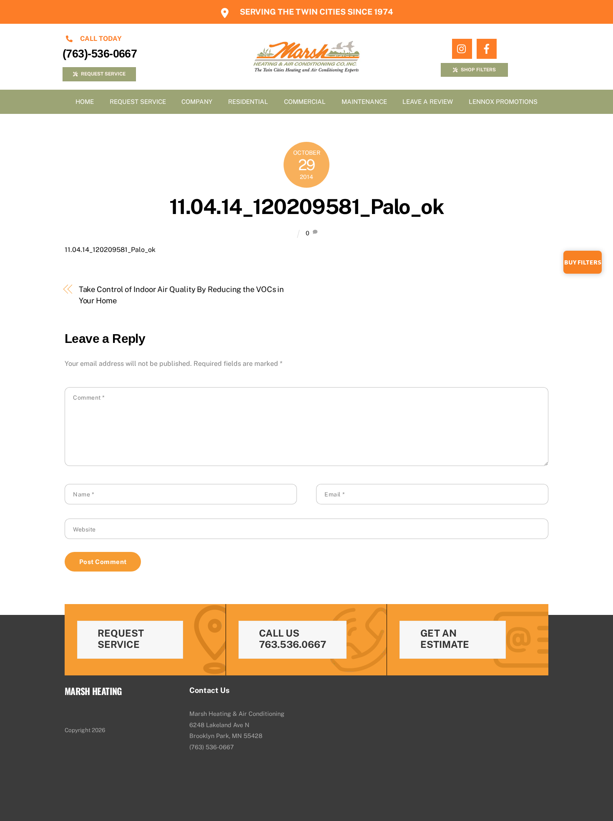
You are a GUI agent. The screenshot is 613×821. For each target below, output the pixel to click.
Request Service (138, 101)
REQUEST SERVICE (103, 74)
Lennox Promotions (503, 101)
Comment (89, 397)
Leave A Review (427, 101)
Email (334, 494)
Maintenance (364, 101)
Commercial (305, 101)
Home (84, 101)
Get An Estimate (444, 638)
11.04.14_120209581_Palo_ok (306, 206)
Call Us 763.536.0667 (292, 638)
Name (83, 494)
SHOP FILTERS (478, 70)
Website (84, 529)
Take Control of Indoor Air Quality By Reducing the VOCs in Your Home (181, 295)
